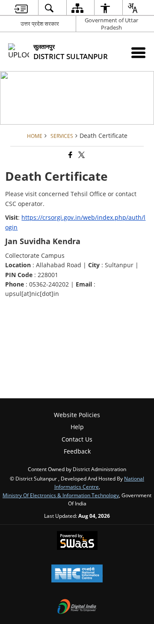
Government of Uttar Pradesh (111, 23)
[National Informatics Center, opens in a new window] (77, 574)
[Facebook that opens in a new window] (69, 155)
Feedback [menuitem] (77, 451)
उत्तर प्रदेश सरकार (40, 23)
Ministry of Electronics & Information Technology (61, 495)
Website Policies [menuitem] (77, 415)
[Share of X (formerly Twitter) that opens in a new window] (81, 155)
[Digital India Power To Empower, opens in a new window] (77, 607)
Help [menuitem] (77, 427)
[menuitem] (21, 8)
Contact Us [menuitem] (77, 439)
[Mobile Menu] (138, 52)
